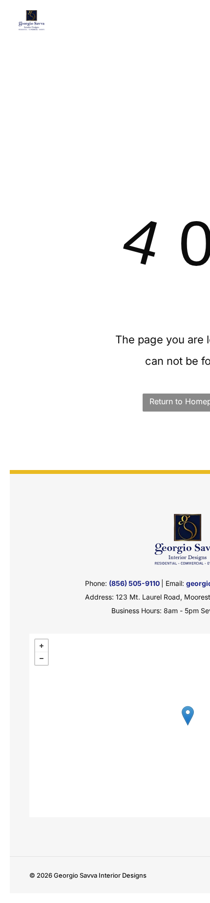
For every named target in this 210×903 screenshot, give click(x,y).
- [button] (41, 658)
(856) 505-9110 (134, 583)
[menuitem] (85, 33)
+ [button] (41, 646)
